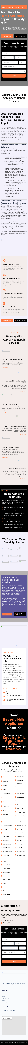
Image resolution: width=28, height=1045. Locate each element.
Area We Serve (5, 998)
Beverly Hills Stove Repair (10, 447)
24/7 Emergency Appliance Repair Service (14, 7)
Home (3, 994)
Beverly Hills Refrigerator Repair (12, 359)
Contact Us (5, 1003)
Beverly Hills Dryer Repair (17, 469)
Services (4, 996)
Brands (4, 1000)
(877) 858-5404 (14, 749)
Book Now (5, 367)
